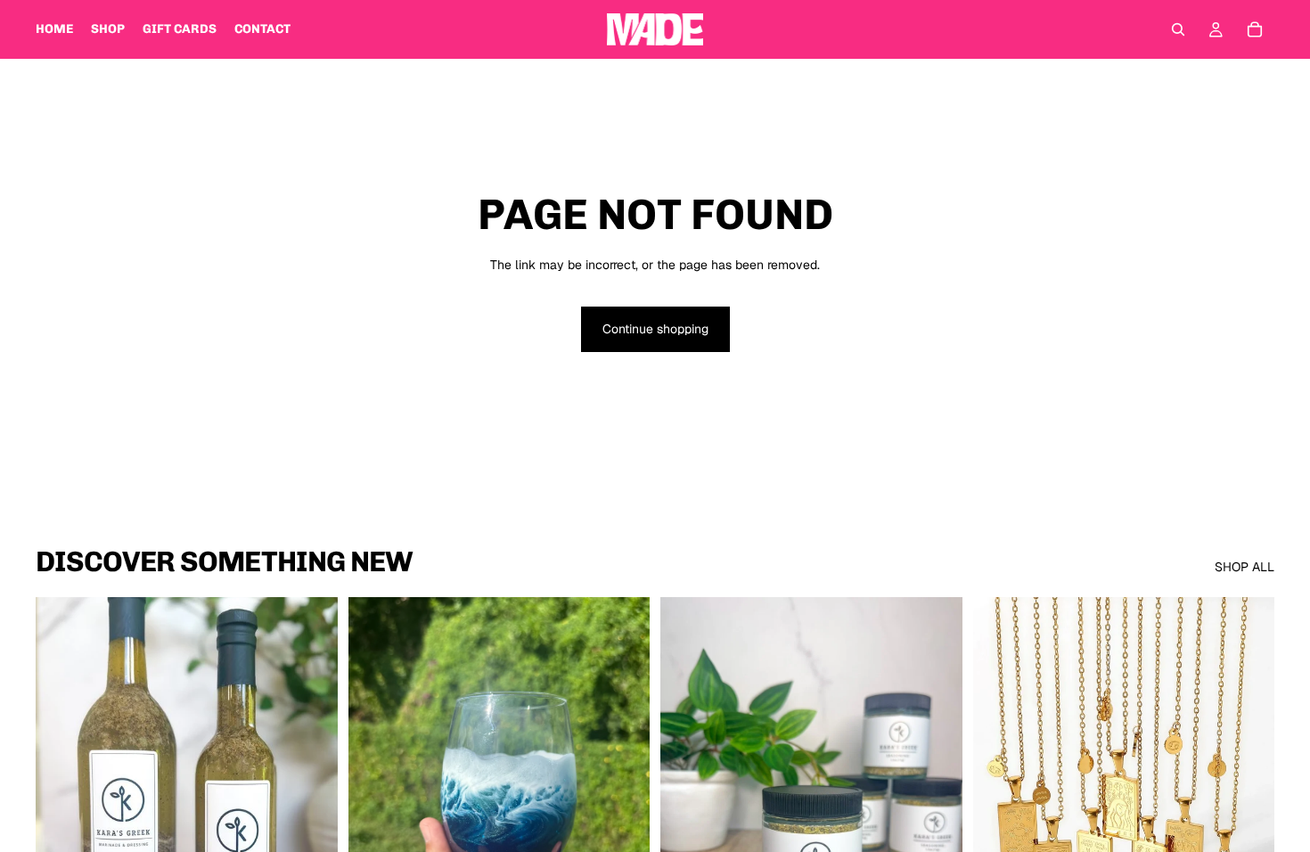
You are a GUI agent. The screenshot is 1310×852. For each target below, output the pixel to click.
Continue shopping (655, 329)
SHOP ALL (1244, 567)
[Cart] (1254, 29)
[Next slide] (623, 786)
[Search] (1178, 29)
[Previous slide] (375, 786)
